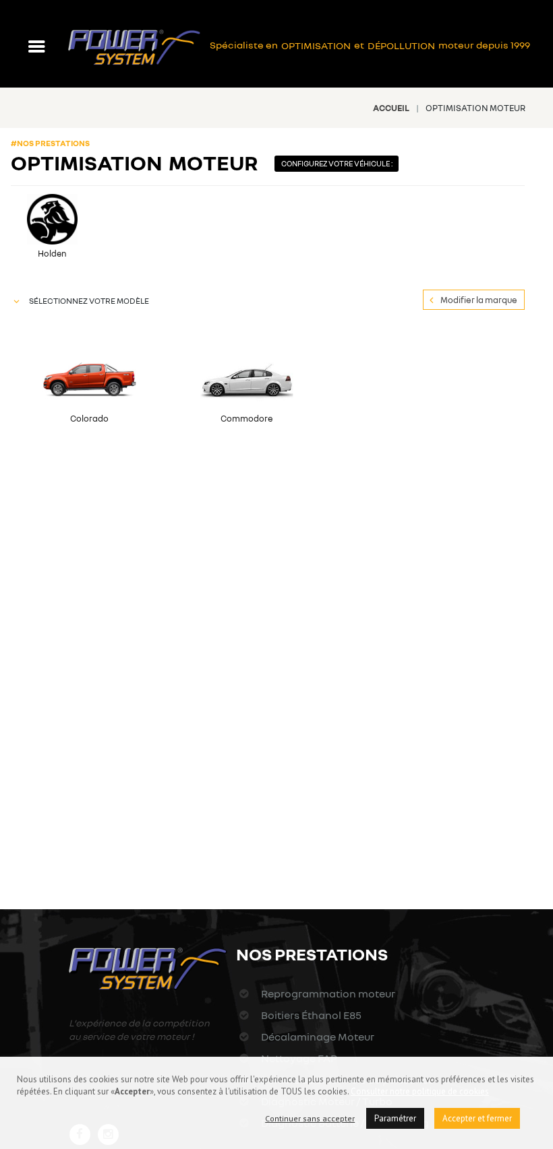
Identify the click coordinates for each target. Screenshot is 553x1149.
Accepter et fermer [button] (477, 1118)
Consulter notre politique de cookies (420, 1091)
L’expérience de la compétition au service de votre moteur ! (139, 1029)
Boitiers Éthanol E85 (310, 1015)
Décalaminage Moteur (316, 1036)
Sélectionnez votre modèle (89, 301)
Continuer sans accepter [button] (310, 1118)
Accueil (391, 107)
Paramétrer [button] (395, 1118)
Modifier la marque (478, 299)
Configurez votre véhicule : (335, 163)
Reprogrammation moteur (327, 993)
